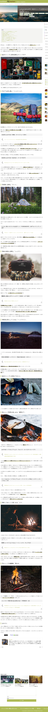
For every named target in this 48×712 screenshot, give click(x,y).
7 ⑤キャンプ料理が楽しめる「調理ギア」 (9, 38)
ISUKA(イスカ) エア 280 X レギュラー (11, 300)
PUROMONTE (42, 13)
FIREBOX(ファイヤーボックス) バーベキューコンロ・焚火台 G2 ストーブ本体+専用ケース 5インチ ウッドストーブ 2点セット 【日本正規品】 (22, 606)
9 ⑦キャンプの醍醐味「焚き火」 (8, 40)
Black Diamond (27, 13)
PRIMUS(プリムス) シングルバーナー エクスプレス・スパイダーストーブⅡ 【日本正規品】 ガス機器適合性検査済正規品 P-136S (22, 455)
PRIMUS (33, 13)
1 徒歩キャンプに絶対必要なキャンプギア (9, 31)
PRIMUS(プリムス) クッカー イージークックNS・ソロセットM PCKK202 (17, 485)
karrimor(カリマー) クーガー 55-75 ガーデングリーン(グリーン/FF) (16, 162)
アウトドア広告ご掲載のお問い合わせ (9, 708)
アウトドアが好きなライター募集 (27, 708)
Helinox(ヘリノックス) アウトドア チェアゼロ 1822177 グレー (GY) (17, 547)
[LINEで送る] (15, 635)
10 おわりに (4, 41)
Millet (37, 13)
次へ (40, 647)
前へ (3, 647)
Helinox (22, 13)
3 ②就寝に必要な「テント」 (7, 33)
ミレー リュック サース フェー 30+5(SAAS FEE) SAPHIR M (15, 139)
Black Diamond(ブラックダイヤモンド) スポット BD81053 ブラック (16, 361)
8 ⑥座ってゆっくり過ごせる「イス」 (8, 39)
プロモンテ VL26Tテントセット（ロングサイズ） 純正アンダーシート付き (18, 232)
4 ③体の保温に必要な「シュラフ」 (8, 34)
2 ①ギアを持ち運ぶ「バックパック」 (8, 32)
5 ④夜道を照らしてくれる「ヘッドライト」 (10, 35)
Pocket (11, 635)
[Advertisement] (21, 660)
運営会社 (39, 708)
